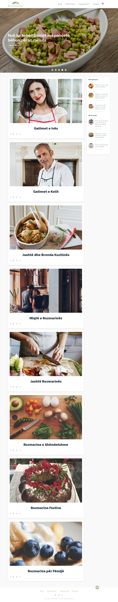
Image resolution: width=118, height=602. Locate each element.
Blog (60, 4)
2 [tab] (56, 70)
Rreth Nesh (70, 4)
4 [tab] (62, 70)
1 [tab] (52, 70)
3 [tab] (59, 70)
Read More (14, 45)
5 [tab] (66, 70)
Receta (96, 4)
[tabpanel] (59, 40)
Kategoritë (83, 4)
